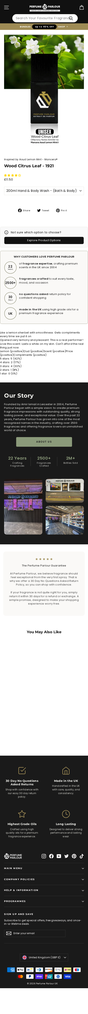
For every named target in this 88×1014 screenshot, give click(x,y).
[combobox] (45, 18)
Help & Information (21, 890)
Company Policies (19, 879)
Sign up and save (19, 914)
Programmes (15, 901)
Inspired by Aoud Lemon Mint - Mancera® (31, 159)
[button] (13, 175)
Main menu (13, 868)
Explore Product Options (44, 240)
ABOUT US (44, 441)
